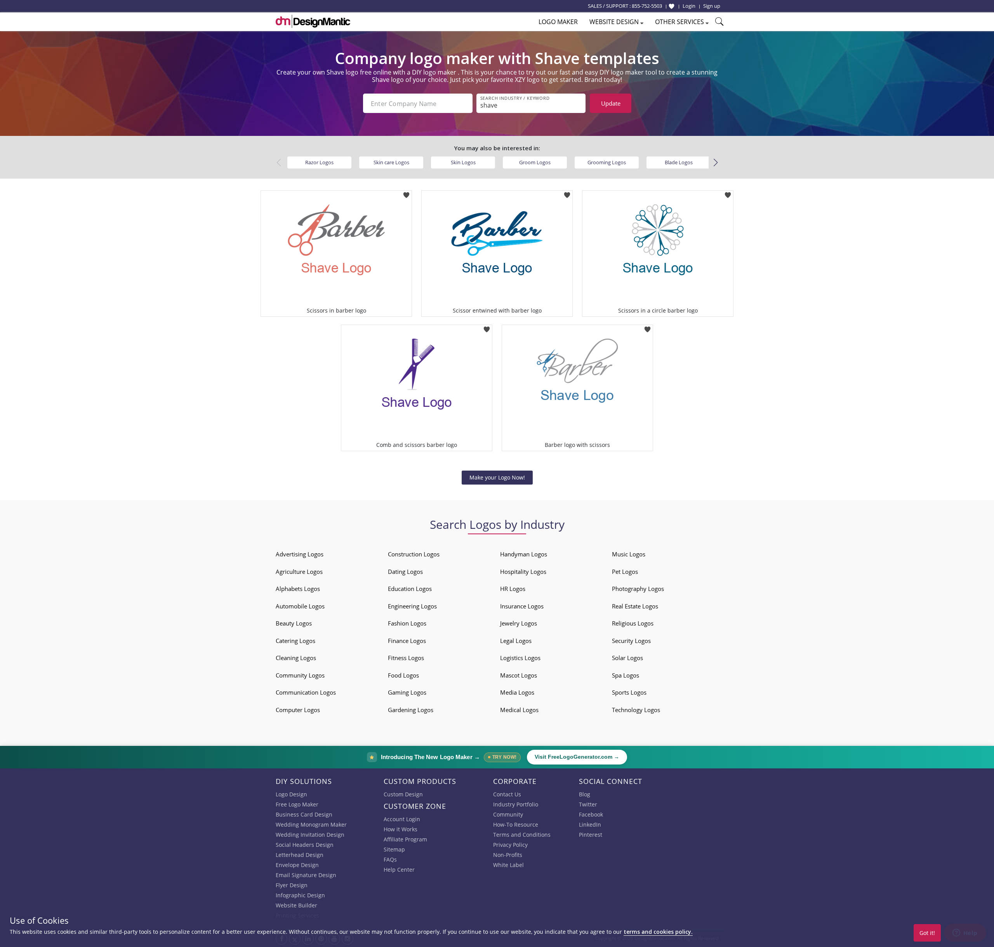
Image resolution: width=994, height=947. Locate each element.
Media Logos (517, 692)
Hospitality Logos (523, 571)
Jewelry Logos (518, 623)
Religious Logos (632, 623)
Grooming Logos (606, 162)
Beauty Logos (294, 623)
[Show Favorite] (671, 6)
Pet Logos (625, 571)
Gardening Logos (410, 710)
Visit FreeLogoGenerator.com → (577, 757)
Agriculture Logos (299, 571)
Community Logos (300, 675)
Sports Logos (629, 692)
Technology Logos (636, 710)
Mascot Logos (518, 675)
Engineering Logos (412, 606)
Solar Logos (627, 658)
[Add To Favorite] (406, 193)
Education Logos (410, 589)
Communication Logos (306, 692)
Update (610, 103)
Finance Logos (407, 641)
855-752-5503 (647, 5)
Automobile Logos (300, 606)
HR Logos (512, 589)
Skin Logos (463, 162)
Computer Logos (298, 710)
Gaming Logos (407, 692)
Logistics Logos (520, 658)
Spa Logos (625, 675)
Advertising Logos (299, 554)
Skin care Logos (391, 162)
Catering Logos (295, 641)
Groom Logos (535, 162)
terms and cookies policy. (658, 931)
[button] (715, 162)
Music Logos (628, 554)
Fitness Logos (406, 658)
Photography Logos (638, 589)
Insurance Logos (522, 606)
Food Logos (403, 675)
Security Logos (631, 641)
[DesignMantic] (313, 21)
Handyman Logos (523, 554)
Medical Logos (519, 710)
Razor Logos (319, 162)
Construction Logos (414, 554)
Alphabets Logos (298, 589)
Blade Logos (679, 162)
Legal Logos (516, 641)
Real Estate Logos (635, 606)
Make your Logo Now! (497, 477)
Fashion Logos (407, 623)
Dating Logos (405, 571)
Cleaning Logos (296, 658)
